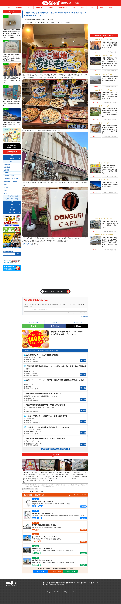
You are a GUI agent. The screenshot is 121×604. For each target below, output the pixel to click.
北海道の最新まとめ (9, 164)
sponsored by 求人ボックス (51, 350)
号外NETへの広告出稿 (74, 582)
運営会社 (53, 582)
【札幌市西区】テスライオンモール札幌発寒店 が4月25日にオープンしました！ (110, 184)
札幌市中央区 (7, 167)
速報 (101, 7)
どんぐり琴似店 (27, 244)
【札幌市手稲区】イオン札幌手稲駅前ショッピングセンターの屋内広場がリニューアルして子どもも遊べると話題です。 (109, 112)
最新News (19, 7)
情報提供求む (61, 582)
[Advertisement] (104, 22)
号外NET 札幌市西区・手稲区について (55, 584)
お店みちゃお (63, 7)
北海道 (51, 19)
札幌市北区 (6, 170)
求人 (29, 7)
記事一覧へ (55, 322)
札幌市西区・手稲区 (70, 3)
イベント (92, 7)
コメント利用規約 (84, 316)
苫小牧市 (6, 187)
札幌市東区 (6, 173)
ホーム (46, 582)
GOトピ (8, 7)
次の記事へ (76, 322)
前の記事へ (34, 322)
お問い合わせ (86, 582)
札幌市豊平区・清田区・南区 (11, 178)
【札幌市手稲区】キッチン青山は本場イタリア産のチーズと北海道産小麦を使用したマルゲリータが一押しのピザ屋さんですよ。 (109, 129)
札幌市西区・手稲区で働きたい (34, 350)
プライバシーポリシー (99, 582)
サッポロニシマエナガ (39, 491)
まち (74, 7)
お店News (50, 7)
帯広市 (5, 190)
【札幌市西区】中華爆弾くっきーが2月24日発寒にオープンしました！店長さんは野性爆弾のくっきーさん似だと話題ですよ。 (110, 169)
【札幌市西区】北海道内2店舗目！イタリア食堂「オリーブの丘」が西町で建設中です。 (110, 78)
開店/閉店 (39, 7)
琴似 (36, 489)
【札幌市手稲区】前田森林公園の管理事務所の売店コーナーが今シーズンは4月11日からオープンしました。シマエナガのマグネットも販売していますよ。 (11, 33)
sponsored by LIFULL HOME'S (77, 495)
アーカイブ (112, 7)
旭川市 (5, 193)
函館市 (5, 184)
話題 (82, 7)
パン (33, 489)
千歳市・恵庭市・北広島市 (10, 181)
